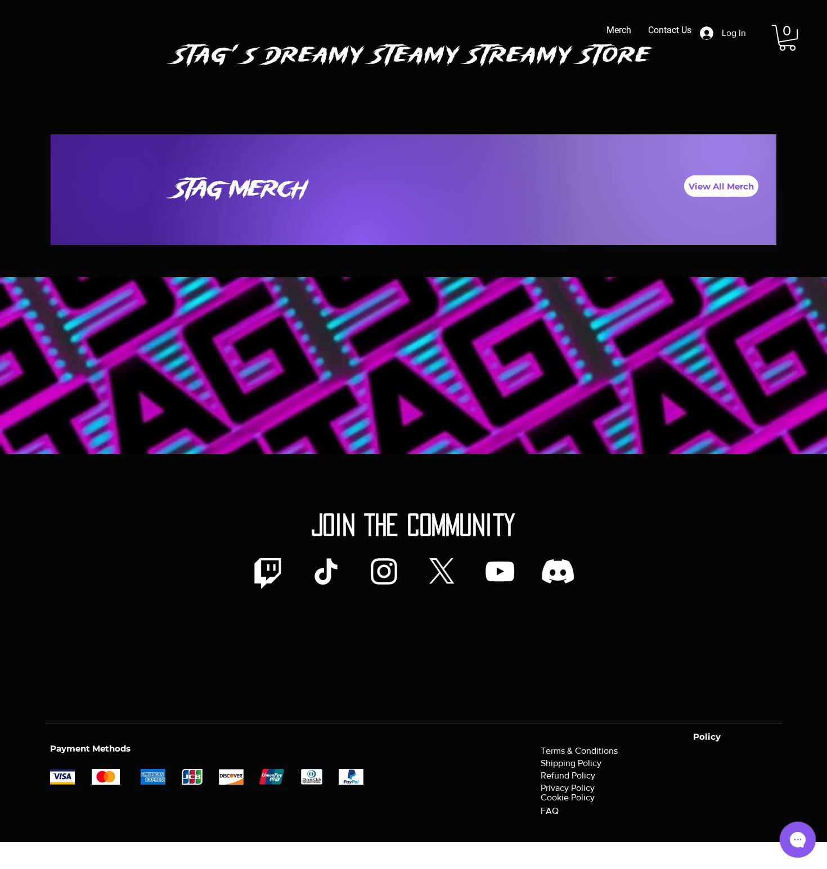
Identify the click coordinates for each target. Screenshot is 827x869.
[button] (787, 38)
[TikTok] (326, 571)
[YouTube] (500, 571)
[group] (413, 261)
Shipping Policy (571, 763)
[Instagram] (384, 571)
